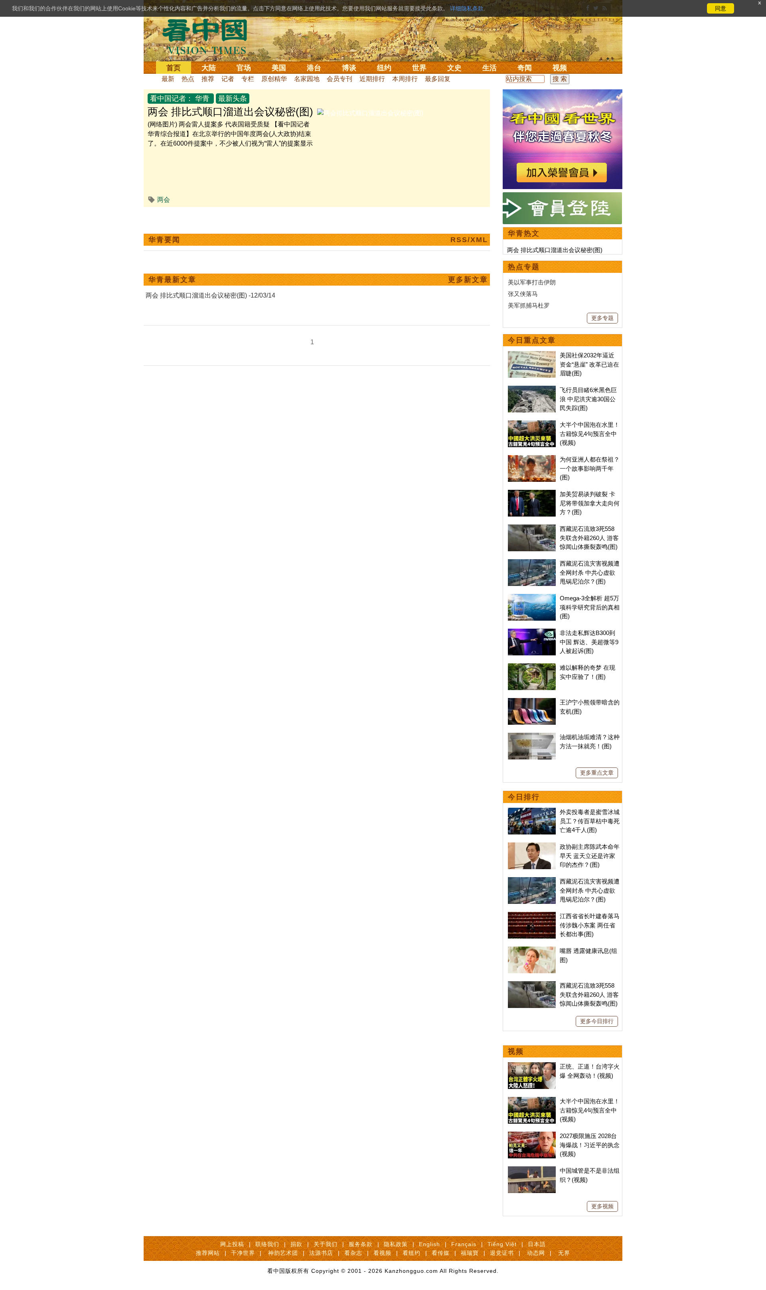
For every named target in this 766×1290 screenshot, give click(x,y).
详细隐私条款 (467, 8)
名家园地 (307, 78)
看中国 (209, 36)
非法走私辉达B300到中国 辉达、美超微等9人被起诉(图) (589, 641)
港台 (314, 68)
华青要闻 (164, 240)
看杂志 (353, 1253)
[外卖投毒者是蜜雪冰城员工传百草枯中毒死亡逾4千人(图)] (532, 812)
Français (463, 1244)
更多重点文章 (597, 772)
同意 (720, 8)
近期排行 (372, 78)
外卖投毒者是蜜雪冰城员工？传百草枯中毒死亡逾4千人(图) (590, 821)
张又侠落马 (523, 293)
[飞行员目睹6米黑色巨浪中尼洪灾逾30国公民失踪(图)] (532, 390)
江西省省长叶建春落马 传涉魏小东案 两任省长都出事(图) (590, 925)
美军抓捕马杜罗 (529, 305)
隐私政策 (396, 1244)
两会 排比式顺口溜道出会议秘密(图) (230, 112)
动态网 (536, 1253)
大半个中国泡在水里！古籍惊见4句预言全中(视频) (590, 433)
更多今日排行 (597, 1021)
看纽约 (412, 1253)
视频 (560, 68)
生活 (489, 68)
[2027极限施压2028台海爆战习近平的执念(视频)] (532, 1135)
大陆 (208, 68)
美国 (279, 68)
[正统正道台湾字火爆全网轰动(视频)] (532, 1066)
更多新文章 (468, 280)
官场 (244, 68)
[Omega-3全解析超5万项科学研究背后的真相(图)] (532, 598)
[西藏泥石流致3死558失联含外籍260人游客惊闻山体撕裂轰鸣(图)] (532, 528)
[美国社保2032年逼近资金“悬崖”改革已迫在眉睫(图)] (532, 355)
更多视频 (602, 1206)
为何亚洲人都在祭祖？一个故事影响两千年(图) (590, 468)
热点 (188, 78)
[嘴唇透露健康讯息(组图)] (532, 950)
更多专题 (602, 318)
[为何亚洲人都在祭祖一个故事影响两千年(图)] (532, 459)
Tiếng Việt (502, 1244)
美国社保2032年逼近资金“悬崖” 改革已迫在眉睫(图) (589, 364)
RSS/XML (469, 240)
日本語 (537, 1244)
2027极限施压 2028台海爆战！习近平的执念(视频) (590, 1144)
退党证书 (502, 1253)
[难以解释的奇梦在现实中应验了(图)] (532, 667)
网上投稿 (232, 1244)
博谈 (349, 68)
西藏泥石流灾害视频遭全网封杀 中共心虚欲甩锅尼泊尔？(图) (590, 572)
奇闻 (524, 68)
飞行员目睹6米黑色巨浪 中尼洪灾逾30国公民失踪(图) (588, 399)
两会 (163, 199)
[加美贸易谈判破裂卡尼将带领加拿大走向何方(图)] (532, 494)
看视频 (382, 1253)
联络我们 (267, 1244)
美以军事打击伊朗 (532, 282)
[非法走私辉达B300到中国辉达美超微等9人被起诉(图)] (532, 632)
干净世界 (243, 1253)
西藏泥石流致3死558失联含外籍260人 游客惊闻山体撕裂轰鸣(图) (589, 537)
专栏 (247, 78)
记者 (227, 78)
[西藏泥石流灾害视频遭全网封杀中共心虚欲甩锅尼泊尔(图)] (532, 563)
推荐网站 (208, 1253)
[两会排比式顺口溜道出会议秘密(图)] (370, 113)
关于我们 (326, 1244)
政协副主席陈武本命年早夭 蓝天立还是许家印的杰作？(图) (590, 855)
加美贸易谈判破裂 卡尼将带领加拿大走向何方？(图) (590, 503)
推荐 (207, 78)
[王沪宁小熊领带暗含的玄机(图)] (532, 702)
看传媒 (441, 1253)
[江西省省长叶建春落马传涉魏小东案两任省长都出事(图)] (532, 916)
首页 (173, 68)
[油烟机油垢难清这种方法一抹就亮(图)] (532, 737)
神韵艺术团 (283, 1253)
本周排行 (405, 78)
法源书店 (321, 1253)
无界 (564, 1253)
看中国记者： (171, 99)
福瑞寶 (470, 1253)
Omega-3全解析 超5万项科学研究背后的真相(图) (590, 607)
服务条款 (361, 1244)
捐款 (296, 1244)
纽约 (384, 68)
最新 (168, 78)
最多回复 (437, 78)
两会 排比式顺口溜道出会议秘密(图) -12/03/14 (210, 295)
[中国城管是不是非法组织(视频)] (532, 1170)
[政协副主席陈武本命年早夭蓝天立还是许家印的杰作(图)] (532, 846)
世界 (419, 68)
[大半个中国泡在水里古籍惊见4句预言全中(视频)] (532, 424)
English (429, 1244)
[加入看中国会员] (562, 94)
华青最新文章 (172, 280)
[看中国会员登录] (562, 208)
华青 (202, 99)
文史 (454, 68)
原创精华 (274, 78)
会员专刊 (339, 78)
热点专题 (524, 267)
